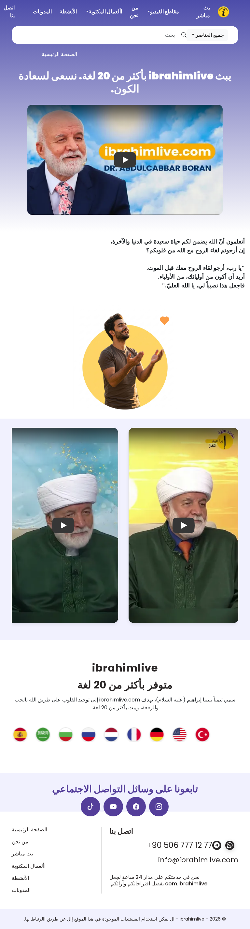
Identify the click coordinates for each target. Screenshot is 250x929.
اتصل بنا (9, 11)
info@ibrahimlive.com (198, 860)
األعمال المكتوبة (105, 11)
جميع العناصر (209, 35)
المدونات (42, 11)
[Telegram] (216, 845)
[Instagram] (159, 806)
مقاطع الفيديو (164, 11)
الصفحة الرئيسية (29, 829)
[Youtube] (113, 806)
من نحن (134, 11)
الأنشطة (68, 11)
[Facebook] (136, 806)
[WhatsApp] (229, 845)
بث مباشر (203, 11)
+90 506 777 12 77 (179, 845)
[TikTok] (90, 806)
